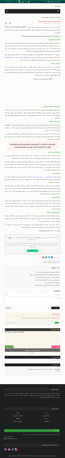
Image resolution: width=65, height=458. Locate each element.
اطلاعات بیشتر (55, 347)
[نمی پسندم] (10, 23)
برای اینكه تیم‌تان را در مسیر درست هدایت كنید (42, 177)
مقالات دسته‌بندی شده (17, 416)
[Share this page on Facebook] (51, 257)
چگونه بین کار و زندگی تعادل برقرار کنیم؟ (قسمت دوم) (47, 285)
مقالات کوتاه (45, 18)
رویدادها (18, 413)
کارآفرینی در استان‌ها (17, 421)
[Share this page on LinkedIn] (46, 257)
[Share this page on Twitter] (49, 257)
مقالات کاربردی (46, 416)
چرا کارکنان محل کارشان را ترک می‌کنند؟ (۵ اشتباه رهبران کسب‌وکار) (44, 275)
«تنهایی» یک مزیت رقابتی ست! (52, 283)
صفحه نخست (57, 18)
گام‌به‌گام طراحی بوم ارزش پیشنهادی (32, 350)
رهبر (58, 262)
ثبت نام (46, 1)
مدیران (49, 262)
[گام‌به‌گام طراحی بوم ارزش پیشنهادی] (32, 341)
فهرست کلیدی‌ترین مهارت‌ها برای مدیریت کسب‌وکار (47, 272)
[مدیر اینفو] (57, 6)
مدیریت (51, 18)
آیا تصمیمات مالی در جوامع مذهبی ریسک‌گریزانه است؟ (47, 277)
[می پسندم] (5, 23)
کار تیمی (45, 262)
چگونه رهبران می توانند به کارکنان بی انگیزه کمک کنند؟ (47, 280)
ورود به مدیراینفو (55, 1)
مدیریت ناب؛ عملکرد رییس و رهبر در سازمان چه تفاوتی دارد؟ (40, 369)
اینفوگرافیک (17, 419)
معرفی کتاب (46, 421)
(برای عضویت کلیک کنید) (44, 397)
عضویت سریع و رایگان (32, 251)
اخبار (46, 413)
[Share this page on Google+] (43, 257)
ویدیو (46, 419)
